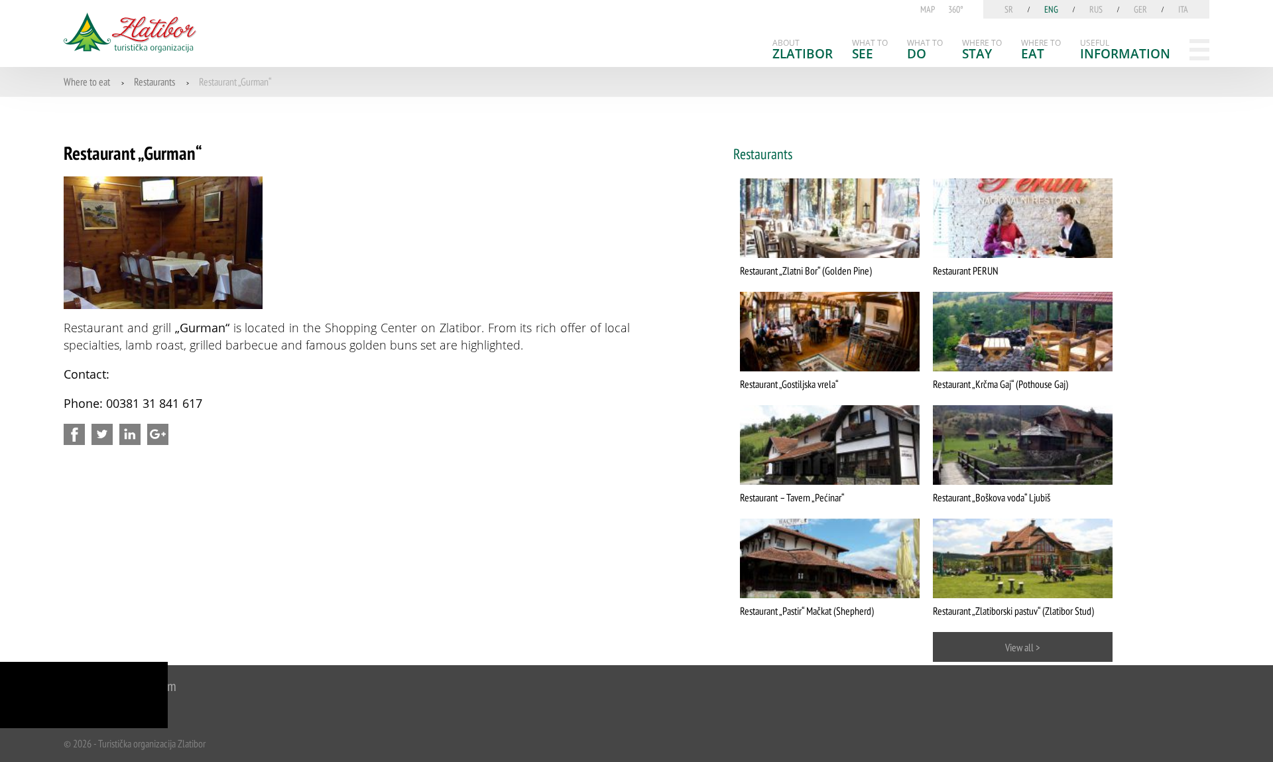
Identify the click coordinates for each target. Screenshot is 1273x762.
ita (1183, 9)
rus (1096, 9)
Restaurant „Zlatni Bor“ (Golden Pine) (806, 270)
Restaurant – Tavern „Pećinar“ (792, 497)
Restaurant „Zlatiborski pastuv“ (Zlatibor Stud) (1013, 610)
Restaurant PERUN (966, 270)
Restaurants (154, 82)
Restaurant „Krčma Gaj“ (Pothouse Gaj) (1000, 384)
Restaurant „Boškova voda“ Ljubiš (991, 497)
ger (1140, 9)
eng (1051, 9)
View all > (1022, 647)
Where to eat (87, 82)
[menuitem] (802, 49)
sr (1008, 9)
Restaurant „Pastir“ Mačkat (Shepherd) (807, 610)
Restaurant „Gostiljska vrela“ (789, 384)
